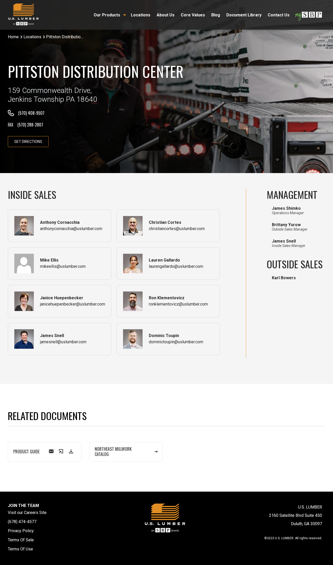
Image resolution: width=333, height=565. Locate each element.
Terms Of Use (20, 549)
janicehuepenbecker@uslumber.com (72, 304)
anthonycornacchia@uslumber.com (71, 228)
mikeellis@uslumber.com (63, 266)
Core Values (193, 14)
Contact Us (279, 14)
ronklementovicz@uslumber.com (178, 304)
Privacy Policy (21, 530)
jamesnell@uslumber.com (63, 341)
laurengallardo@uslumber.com (176, 266)
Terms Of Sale (21, 539)
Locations (140, 14)
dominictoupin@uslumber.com (176, 341)
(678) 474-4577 (22, 521)
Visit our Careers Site (27, 512)
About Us (166, 14)
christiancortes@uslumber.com (177, 228)
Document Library (243, 14)
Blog (215, 14)
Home (13, 36)
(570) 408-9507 (31, 113)
